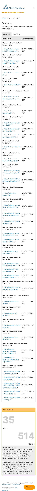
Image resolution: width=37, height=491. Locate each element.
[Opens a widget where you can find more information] (29, 487)
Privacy (31, 483)
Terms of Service (6, 484)
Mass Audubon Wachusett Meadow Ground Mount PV (9, 351)
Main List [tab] (6, 34)
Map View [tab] (16, 34)
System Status (16, 484)
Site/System (6, 39)
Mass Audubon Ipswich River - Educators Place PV (11, 207)
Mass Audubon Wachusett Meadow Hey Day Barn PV (10, 359)
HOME (4, 18)
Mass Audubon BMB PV (12, 85)
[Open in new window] (18, 51)
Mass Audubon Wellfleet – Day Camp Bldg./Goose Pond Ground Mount (11, 386)
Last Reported (27, 39)
